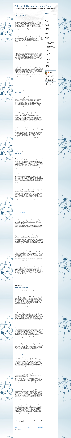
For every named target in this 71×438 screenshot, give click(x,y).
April (48, 58)
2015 (47, 34)
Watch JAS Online (49, 84)
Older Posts (40, 427)
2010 (47, 65)
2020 (47, 28)
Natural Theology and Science (22, 354)
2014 (47, 36)
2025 (47, 21)
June (48, 55)
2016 (47, 33)
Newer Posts (17, 427)
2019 (47, 29)
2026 (47, 20)
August (48, 53)
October (48, 50)
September (49, 51)
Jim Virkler (50, 72)
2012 (47, 38)
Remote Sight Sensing (20, 15)
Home (29, 427)
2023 (47, 24)
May (48, 57)
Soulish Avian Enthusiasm (21, 287)
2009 (47, 66)
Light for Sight (18, 92)
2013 (47, 37)
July (47, 54)
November (48, 41)
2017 (47, 32)
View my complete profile (49, 80)
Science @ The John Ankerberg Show (33, 6)
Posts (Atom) (21, 429)
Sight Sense (18, 153)
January (48, 62)
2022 (47, 25)
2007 (47, 69)
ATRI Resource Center (49, 85)
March (48, 59)
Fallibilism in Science (20, 217)
